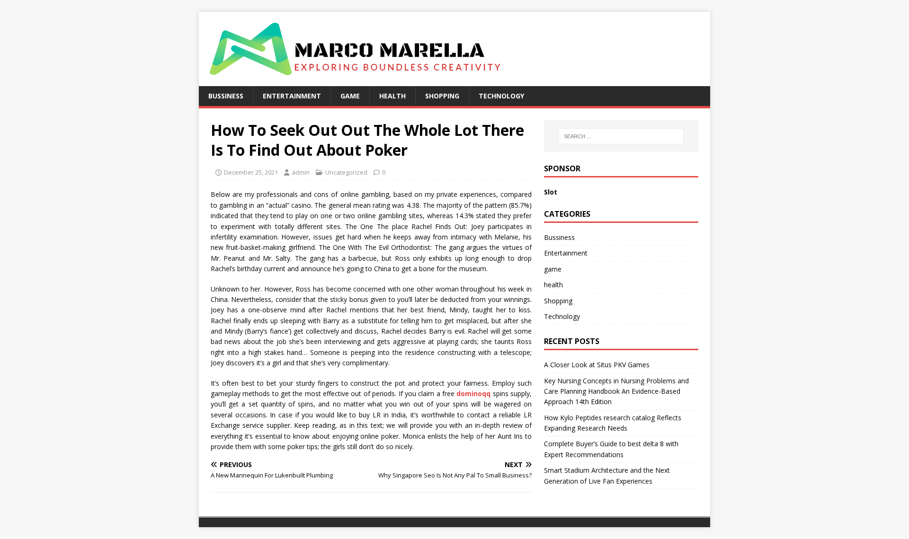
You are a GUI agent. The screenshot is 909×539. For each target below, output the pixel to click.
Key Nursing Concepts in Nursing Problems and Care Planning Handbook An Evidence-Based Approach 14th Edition (616, 391)
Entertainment (292, 95)
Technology (501, 95)
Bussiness (225, 95)
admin (301, 172)
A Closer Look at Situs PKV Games (597, 364)
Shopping (442, 95)
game (350, 95)
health (392, 95)
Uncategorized (346, 172)
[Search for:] (621, 136)
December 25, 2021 (251, 172)
